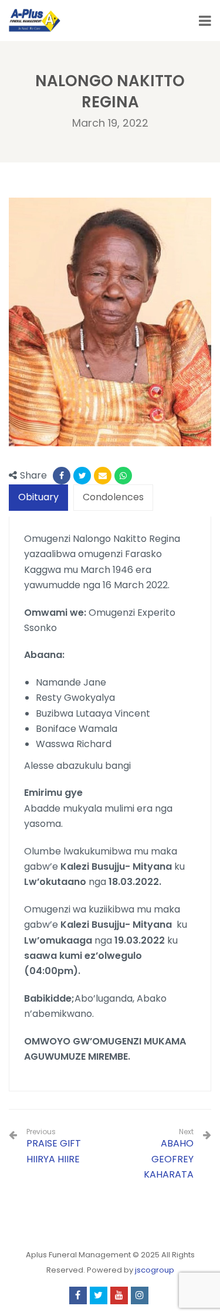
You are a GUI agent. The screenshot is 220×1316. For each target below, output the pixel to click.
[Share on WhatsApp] (123, 475)
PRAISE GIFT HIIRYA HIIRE (53, 1146)
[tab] (38, 497)
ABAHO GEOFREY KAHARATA (169, 1159)
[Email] (102, 475)
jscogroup (154, 1270)
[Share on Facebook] (61, 475)
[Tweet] (82, 475)
